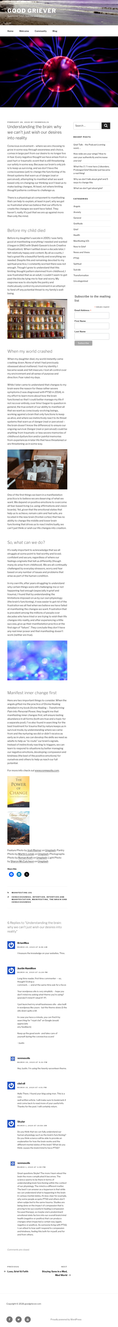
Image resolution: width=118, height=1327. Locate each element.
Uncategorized (80, 281)
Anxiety (77, 212)
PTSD (76, 258)
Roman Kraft (25, 857)
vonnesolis (41, 122)
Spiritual (77, 263)
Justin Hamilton (26, 968)
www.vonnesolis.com (47, 770)
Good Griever (31, 10)
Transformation (81, 275)
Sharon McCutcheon (22, 861)
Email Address (83, 310)
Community (41, 31)
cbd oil (21, 1083)
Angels (76, 206)
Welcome (24, 31)
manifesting (40, 899)
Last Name (80, 331)
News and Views (81, 252)
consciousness (21, 897)
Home (10, 31)
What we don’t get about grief (87, 188)
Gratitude (78, 223)
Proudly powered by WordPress (66, 1319)
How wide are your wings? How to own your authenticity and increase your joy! (90, 157)
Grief (75, 229)
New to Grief (79, 246)
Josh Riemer (34, 850)
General (77, 217)
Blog (55, 31)
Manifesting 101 (22, 893)
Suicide (77, 269)
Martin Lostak (26, 854)
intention (39, 897)
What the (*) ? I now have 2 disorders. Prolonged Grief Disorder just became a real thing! (91, 170)
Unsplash (50, 850)
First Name (80, 321)
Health (76, 235)
